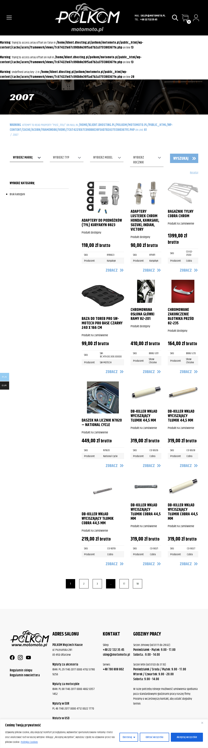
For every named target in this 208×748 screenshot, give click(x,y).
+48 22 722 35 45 (148, 20)
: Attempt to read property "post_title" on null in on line (91, 127)
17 (124, 584)
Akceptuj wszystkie (187, 737)
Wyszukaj (180, 158)
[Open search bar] (175, 18)
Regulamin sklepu (21, 670)
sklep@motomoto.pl (153, 16)
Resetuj (194, 173)
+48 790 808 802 (113, 669)
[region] (104, 733)
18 (137, 584)
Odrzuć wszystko (154, 737)
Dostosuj (127, 737)
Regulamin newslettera (25, 675)
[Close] (203, 722)
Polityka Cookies (29, 742)
